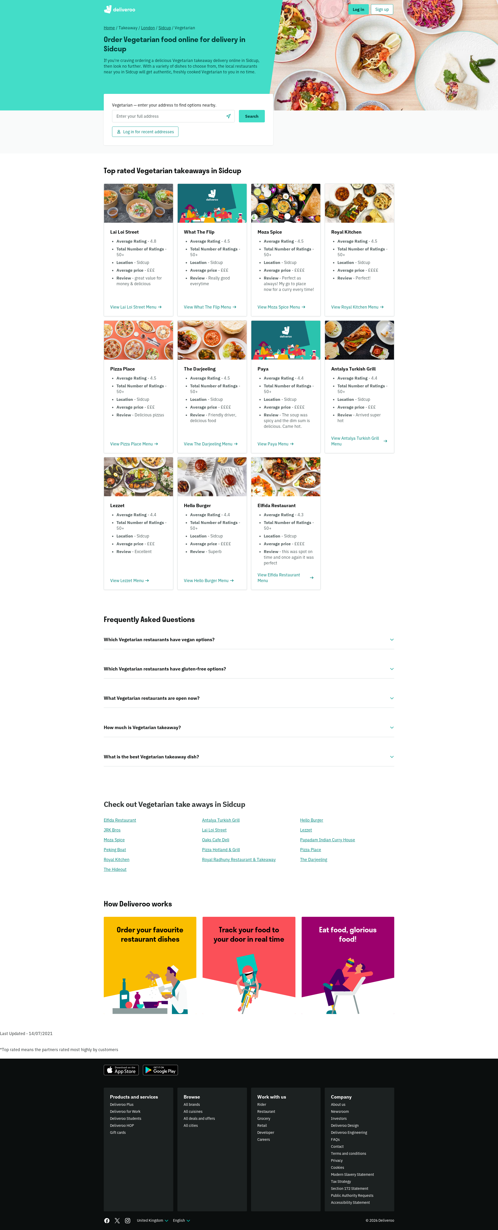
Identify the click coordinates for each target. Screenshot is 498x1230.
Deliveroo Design (345, 1125)
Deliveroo (119, 9)
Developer (265, 1132)
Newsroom (340, 1111)
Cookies (337, 1167)
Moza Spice (114, 839)
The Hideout (115, 869)
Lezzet (306, 830)
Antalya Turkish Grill (221, 820)
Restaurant (266, 1111)
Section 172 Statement (349, 1188)
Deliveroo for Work (125, 1111)
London (148, 27)
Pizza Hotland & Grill (221, 849)
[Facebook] (107, 1221)
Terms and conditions (348, 1153)
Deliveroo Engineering (349, 1132)
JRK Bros (112, 830)
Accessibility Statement (350, 1202)
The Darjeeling (313, 859)
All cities (191, 1125)
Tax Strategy (341, 1181)
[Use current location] (228, 116)
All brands (192, 1104)
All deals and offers (199, 1118)
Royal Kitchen (116, 859)
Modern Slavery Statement (352, 1174)
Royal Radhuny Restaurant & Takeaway (239, 859)
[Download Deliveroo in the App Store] (121, 1070)
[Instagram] (128, 1221)
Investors (339, 1118)
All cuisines (193, 1111)
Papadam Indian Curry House (327, 839)
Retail (262, 1125)
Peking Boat (115, 849)
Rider (261, 1104)
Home (109, 27)
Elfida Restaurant (120, 820)
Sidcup (164, 27)
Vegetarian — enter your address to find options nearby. (164, 105)
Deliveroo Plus (122, 1104)
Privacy (337, 1160)
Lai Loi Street (214, 830)
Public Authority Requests (352, 1195)
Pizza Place (310, 849)
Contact (337, 1146)
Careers (263, 1139)
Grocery (263, 1118)
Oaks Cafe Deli (215, 839)
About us (338, 1104)
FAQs (335, 1139)
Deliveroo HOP (122, 1125)
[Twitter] (117, 1221)
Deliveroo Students (125, 1118)
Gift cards (118, 1132)
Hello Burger (311, 820)
